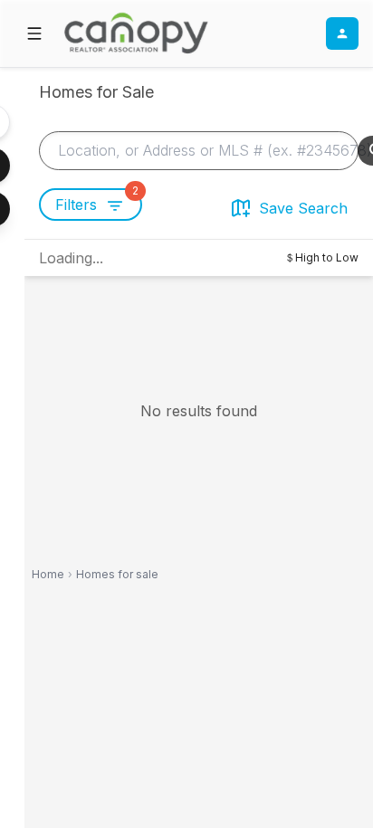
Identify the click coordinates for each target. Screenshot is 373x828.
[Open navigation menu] (34, 33)
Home (48, 574)
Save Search (303, 208)
